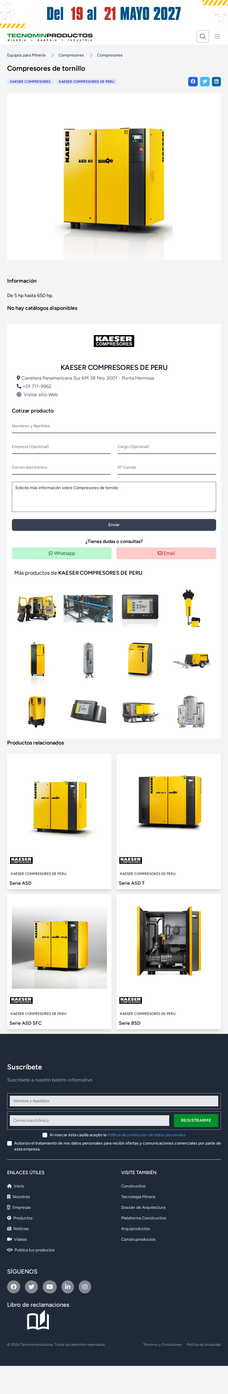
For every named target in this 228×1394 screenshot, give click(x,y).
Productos (22, 1218)
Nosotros (21, 1196)
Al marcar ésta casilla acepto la (118, 1134)
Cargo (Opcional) (133, 446)
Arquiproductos (135, 1228)
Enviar (114, 524)
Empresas (21, 1207)
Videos (20, 1239)
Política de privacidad (204, 1345)
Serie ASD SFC (26, 1023)
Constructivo (133, 1186)
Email (168, 553)
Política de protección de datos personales (146, 1134)
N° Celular (127, 467)
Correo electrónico (29, 467)
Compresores (71, 55)
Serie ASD (20, 883)
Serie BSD (129, 1023)
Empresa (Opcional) (30, 446)
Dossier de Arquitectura (143, 1207)
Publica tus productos (34, 1250)
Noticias (20, 1228)
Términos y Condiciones (162, 1345)
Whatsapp (64, 553)
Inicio (18, 1186)
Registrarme (196, 1120)
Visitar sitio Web (41, 394)
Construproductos (138, 1239)
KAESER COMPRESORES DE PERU (86, 82)
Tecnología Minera (138, 1196)
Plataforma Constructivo (143, 1218)
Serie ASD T (132, 883)
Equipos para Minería (26, 55)
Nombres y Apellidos (31, 425)
